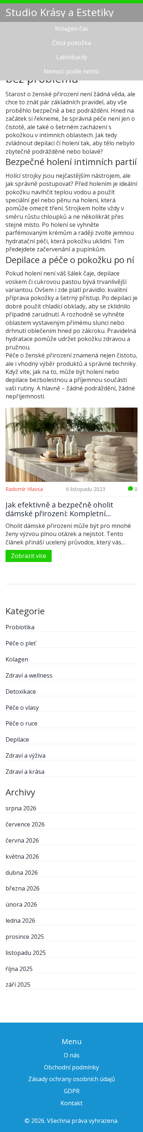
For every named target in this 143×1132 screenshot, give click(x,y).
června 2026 (22, 840)
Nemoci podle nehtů (71, 71)
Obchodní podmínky (71, 1067)
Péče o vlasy (22, 708)
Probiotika (20, 627)
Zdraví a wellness (29, 675)
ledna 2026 (20, 921)
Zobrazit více (28, 556)
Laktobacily (71, 57)
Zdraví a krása (25, 772)
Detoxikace (21, 691)
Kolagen (17, 659)
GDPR (72, 1091)
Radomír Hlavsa (24, 489)
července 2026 (25, 824)
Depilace (17, 739)
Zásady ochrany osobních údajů (71, 1079)
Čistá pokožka (71, 43)
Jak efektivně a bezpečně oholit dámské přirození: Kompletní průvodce (59, 509)
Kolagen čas (71, 29)
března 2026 (23, 888)
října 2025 (19, 969)
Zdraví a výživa (25, 755)
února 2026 (21, 904)
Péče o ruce (21, 723)
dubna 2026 (22, 873)
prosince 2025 (25, 937)
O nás (72, 1055)
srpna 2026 (21, 808)
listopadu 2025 (26, 953)
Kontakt (71, 1103)
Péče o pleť (21, 643)
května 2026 (22, 856)
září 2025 (18, 985)
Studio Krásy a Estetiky (60, 12)
